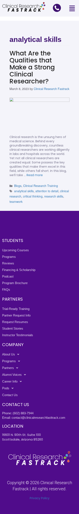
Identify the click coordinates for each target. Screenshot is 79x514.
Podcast (7, 276)
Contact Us (10, 395)
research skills (53, 196)
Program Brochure (15, 283)
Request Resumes (15, 322)
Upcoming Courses (15, 250)
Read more (35, 175)
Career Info (9, 381)
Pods (5, 388)
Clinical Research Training (40, 186)
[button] (72, 8)
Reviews (8, 263)
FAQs (6, 289)
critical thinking (33, 196)
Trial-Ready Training (15, 309)
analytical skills (24, 191)
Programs (9, 256)
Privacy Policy (40, 498)
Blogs (17, 186)
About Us (8, 354)
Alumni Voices (12, 374)
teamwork (16, 201)
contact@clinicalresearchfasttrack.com (38, 417)
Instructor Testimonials (17, 335)
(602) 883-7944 (23, 413)
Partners (8, 368)
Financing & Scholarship (18, 270)
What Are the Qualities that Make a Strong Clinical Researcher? (32, 67)
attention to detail (46, 191)
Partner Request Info (16, 315)
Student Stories (12, 328)
